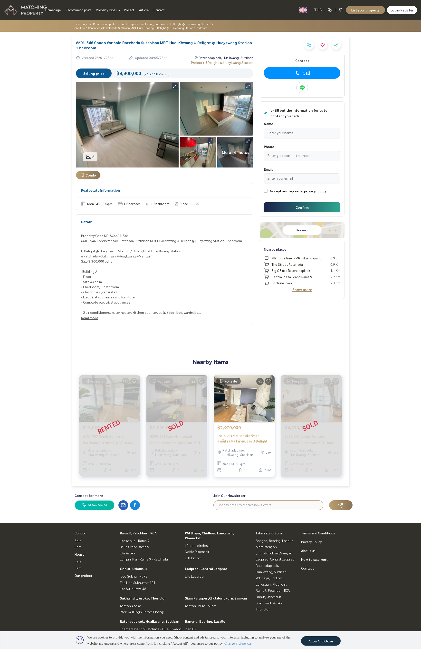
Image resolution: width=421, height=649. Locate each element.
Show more (302, 289)
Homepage (53, 10)
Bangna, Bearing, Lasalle (205, 621)
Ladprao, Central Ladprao (206, 568)
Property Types (106, 10)
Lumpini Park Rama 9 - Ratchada (144, 559)
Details (86, 221)
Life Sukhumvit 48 (133, 588)
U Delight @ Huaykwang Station (189, 24)
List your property (365, 10)
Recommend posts (78, 10)
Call (306, 73)
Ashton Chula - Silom (200, 605)
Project (129, 10)
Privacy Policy (311, 542)
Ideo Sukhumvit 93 (133, 576)
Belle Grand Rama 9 (134, 546)
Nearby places (275, 249)
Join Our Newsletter (229, 495)
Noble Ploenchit (197, 551)
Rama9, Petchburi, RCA (138, 533)
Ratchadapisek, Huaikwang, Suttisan (143, 24)
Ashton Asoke (130, 605)
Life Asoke (127, 553)
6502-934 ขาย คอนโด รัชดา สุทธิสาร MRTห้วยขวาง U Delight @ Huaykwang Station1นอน (242, 438)
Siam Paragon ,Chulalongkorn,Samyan (216, 598)
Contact (159, 10)
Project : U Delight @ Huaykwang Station (222, 62)
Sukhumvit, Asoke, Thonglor (143, 598)
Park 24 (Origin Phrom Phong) (142, 612)
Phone (269, 146)
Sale (78, 540)
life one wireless (197, 545)
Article (144, 10)
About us (308, 550)
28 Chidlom (193, 558)
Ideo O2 (190, 629)
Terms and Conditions (318, 533)
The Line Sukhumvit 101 (137, 582)
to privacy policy (312, 191)
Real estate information (100, 190)
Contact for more (89, 495)
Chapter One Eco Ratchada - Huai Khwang (151, 629)
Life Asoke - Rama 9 (134, 540)
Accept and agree (284, 191)
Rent (78, 546)
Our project (83, 575)
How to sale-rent (314, 559)
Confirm (302, 207)
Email (268, 169)
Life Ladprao (194, 576)
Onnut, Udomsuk (133, 568)
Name (268, 123)
